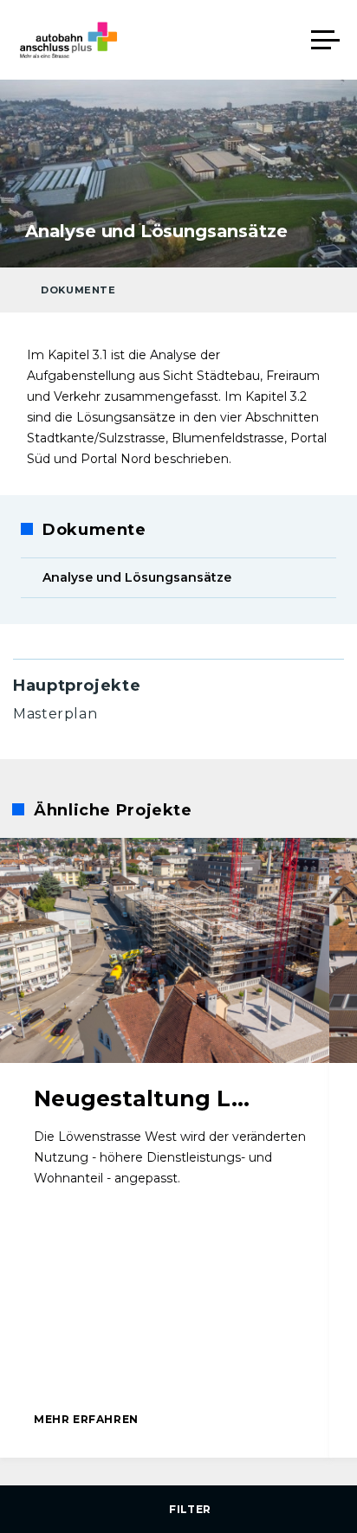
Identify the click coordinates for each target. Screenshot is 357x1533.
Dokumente (78, 290)
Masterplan (55, 713)
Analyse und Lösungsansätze (136, 577)
